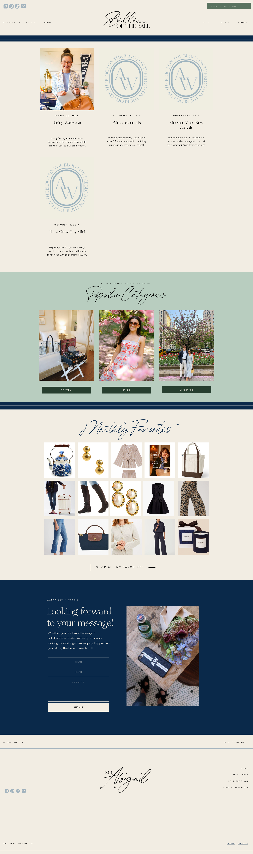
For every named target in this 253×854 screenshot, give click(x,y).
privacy (243, 843)
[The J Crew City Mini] (67, 188)
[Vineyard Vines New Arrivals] (186, 79)
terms (231, 843)
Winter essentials (126, 123)
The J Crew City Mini (67, 232)
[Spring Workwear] (67, 79)
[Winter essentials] (126, 79)
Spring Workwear (67, 123)
